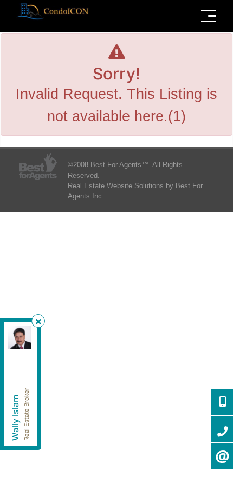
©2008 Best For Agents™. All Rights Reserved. (125, 170)
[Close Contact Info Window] (38, 321)
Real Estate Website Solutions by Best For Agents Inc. (135, 191)
